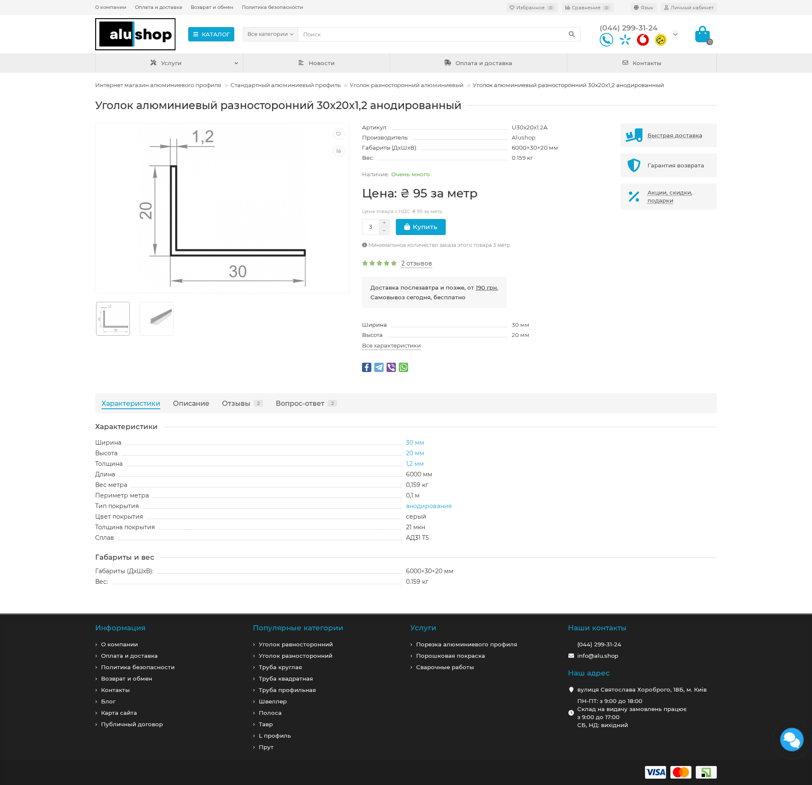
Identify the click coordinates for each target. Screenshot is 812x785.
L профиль (275, 735)
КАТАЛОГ (216, 34)
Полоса (270, 712)
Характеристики (131, 403)
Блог (108, 701)
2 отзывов (416, 263)
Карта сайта (119, 712)
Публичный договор (132, 724)
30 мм (520, 324)
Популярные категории (298, 628)
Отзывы (241, 403)
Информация (120, 628)
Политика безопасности (272, 7)
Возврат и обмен (212, 7)
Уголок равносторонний (296, 644)
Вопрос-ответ (305, 403)
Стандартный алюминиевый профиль (285, 85)
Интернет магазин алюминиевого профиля (158, 85)
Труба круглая (280, 667)
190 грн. (487, 287)
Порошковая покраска (450, 655)
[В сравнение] (339, 151)
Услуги (171, 63)
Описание (191, 403)
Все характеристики (391, 345)
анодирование (429, 506)
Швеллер (273, 701)
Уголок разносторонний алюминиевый (407, 85)
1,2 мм (415, 464)
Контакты (647, 63)
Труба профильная (287, 690)
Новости (322, 63)
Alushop (523, 137)
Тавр (266, 724)
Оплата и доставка (158, 7)
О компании (110, 7)
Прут (266, 747)
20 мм (520, 334)
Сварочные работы (445, 667)
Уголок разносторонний (295, 655)
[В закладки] (339, 134)
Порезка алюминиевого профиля (466, 644)
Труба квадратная (286, 678)
